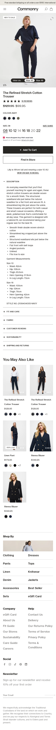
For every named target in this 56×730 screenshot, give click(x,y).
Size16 (39, 80)
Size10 (29, 80)
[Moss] (18, 118)
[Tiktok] (15, 664)
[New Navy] (14, 118)
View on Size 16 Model (28, 173)
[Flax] (10, 465)
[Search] (46, 9)
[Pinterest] (20, 664)
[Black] (15, 465)
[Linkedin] (25, 664)
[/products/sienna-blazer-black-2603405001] (14, 487)
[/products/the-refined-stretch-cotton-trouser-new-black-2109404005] (41, 380)
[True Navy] (33, 465)
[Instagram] (9, 664)
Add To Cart (30, 149)
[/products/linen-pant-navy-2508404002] (14, 435)
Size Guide (48, 126)
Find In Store (28, 159)
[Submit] (50, 695)
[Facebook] (4, 664)
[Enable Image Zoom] (52, 18)
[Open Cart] (51, 9)
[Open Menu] (5, 9)
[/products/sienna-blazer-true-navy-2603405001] (41, 435)
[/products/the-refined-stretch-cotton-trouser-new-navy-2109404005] (14, 380)
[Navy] (5, 118)
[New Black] (9, 118)
